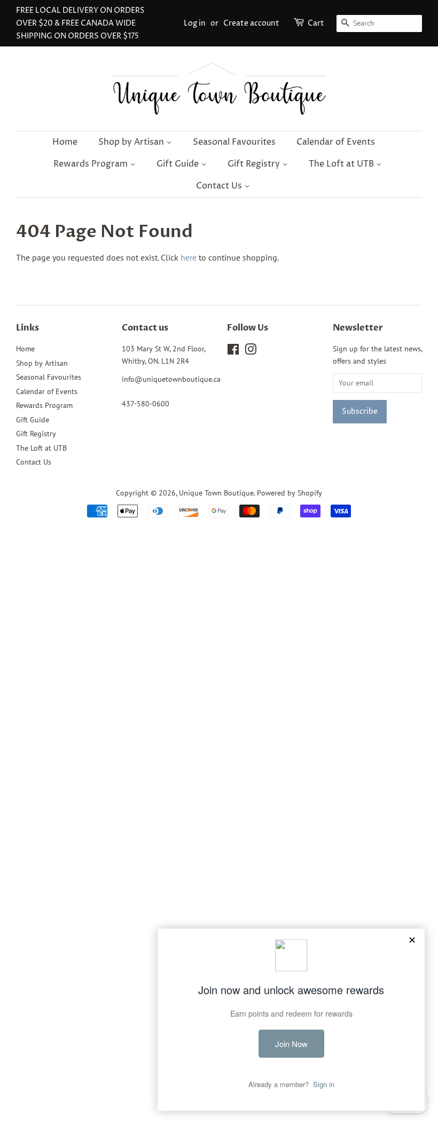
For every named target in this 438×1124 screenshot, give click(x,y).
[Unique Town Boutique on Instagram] (250, 351)
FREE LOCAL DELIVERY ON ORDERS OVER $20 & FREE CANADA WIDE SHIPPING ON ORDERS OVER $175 (80, 23)
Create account (251, 23)
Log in (195, 23)
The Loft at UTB (342, 164)
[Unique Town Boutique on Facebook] (233, 351)
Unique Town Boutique (216, 493)
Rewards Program (91, 164)
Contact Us (220, 186)
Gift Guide (179, 164)
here (189, 257)
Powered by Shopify (289, 493)
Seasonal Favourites (234, 142)
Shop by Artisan (132, 142)
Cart (316, 23)
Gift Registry (255, 164)
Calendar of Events (335, 142)
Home (64, 142)
